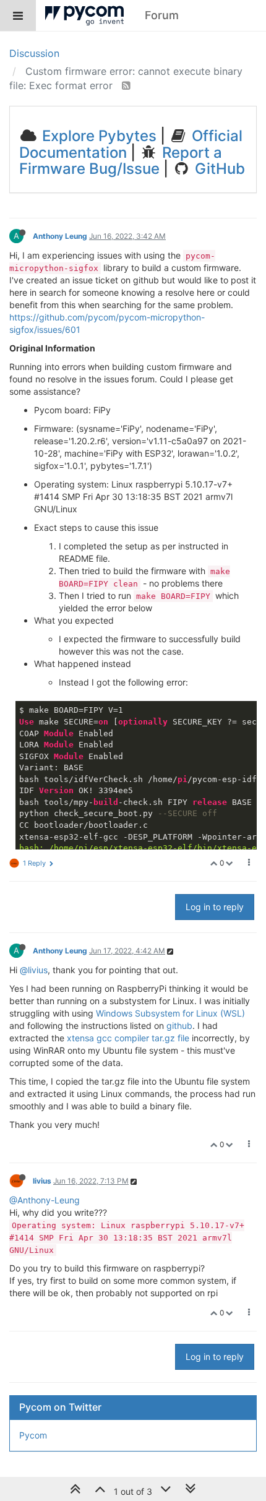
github (179, 1025)
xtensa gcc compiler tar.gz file (128, 1038)
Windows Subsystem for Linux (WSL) (170, 1013)
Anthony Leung (60, 236)
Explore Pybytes (97, 136)
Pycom (33, 1435)
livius (42, 1180)
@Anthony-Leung (44, 1200)
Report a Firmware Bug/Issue (120, 161)
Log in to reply (215, 906)
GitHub (218, 169)
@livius (34, 970)
